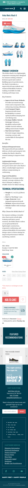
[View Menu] (25, 9)
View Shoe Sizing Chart (19, 271)
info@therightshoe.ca (14, 398)
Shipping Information (12, 448)
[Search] (21, 9)
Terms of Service (10, 452)
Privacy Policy (9, 455)
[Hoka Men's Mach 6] (14, 359)
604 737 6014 (14, 395)
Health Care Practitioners (13, 463)
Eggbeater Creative (20, 485)
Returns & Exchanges (12, 450)
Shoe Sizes (8, 457)
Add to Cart (10, 299)
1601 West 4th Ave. (14, 391)
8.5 (4, 275)
